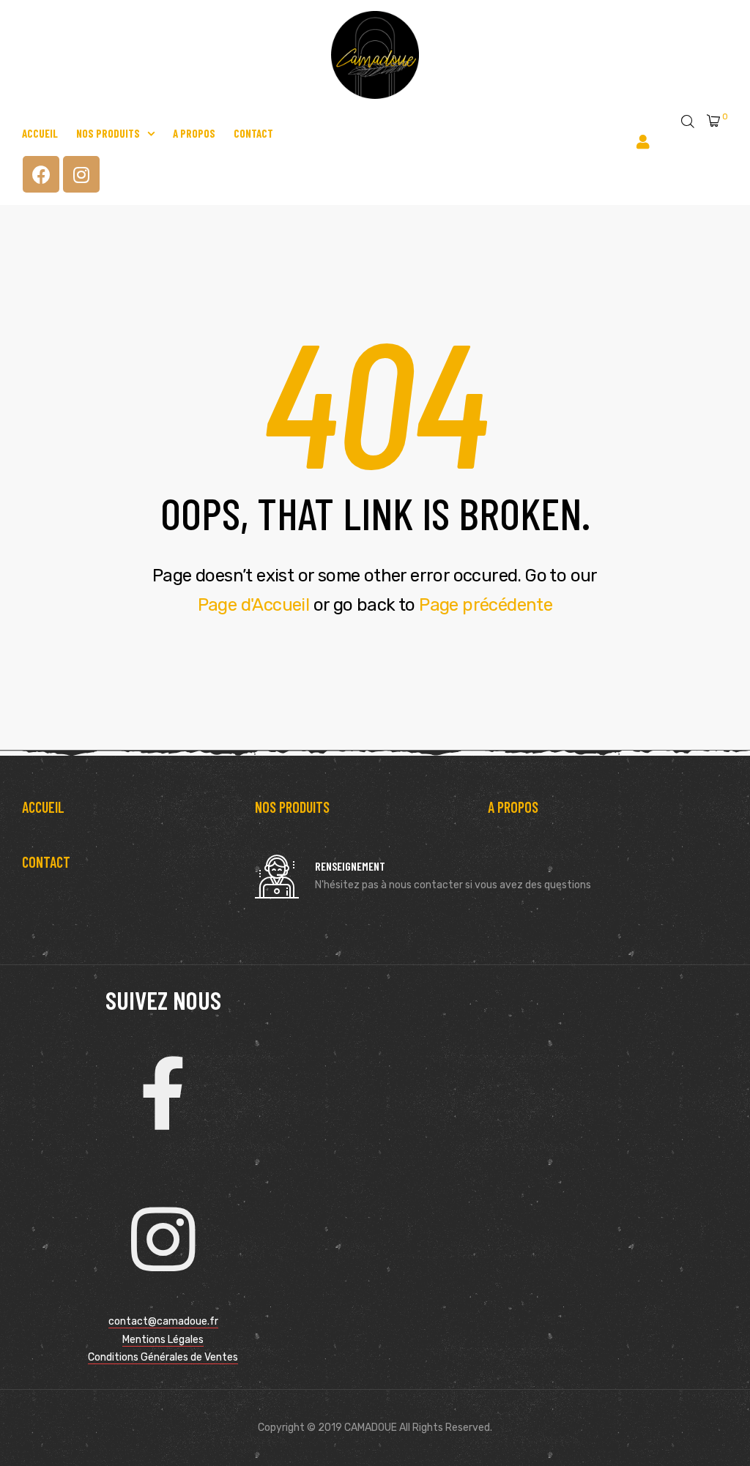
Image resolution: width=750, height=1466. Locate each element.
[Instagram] (81, 174)
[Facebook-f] (163, 1093)
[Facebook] (41, 174)
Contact (253, 133)
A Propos (194, 133)
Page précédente (485, 605)
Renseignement (350, 866)
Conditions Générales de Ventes (163, 1357)
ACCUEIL (43, 807)
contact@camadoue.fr (163, 1321)
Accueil (40, 133)
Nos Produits (108, 133)
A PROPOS (513, 807)
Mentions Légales (163, 1339)
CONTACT (46, 862)
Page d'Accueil (254, 605)
